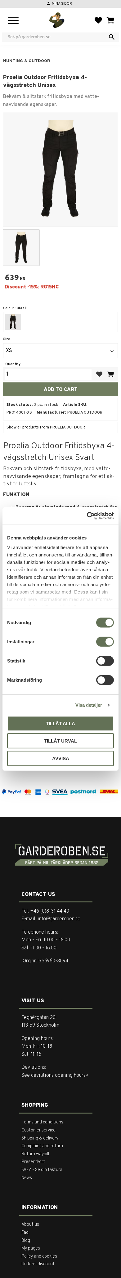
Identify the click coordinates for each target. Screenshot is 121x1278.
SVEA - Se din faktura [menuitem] (41, 1170)
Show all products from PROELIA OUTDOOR (46, 427)
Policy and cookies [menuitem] (39, 1256)
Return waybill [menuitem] (35, 1154)
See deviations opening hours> (55, 1075)
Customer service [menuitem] (38, 1130)
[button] (13, 20)
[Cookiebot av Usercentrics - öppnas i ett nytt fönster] (87, 516)
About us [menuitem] (30, 1225)
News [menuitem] (26, 1178)
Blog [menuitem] (25, 1241)
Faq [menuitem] (25, 1233)
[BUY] (110, 374)
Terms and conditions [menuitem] (42, 1122)
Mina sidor (62, 3)
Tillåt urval (60, 740)
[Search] (112, 37)
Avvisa (60, 758)
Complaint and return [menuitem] (42, 1146)
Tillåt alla (60, 723)
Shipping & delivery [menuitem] (39, 1138)
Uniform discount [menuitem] (38, 1264)
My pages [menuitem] (30, 1248)
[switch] (105, 641)
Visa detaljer (88, 705)
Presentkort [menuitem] (33, 1162)
